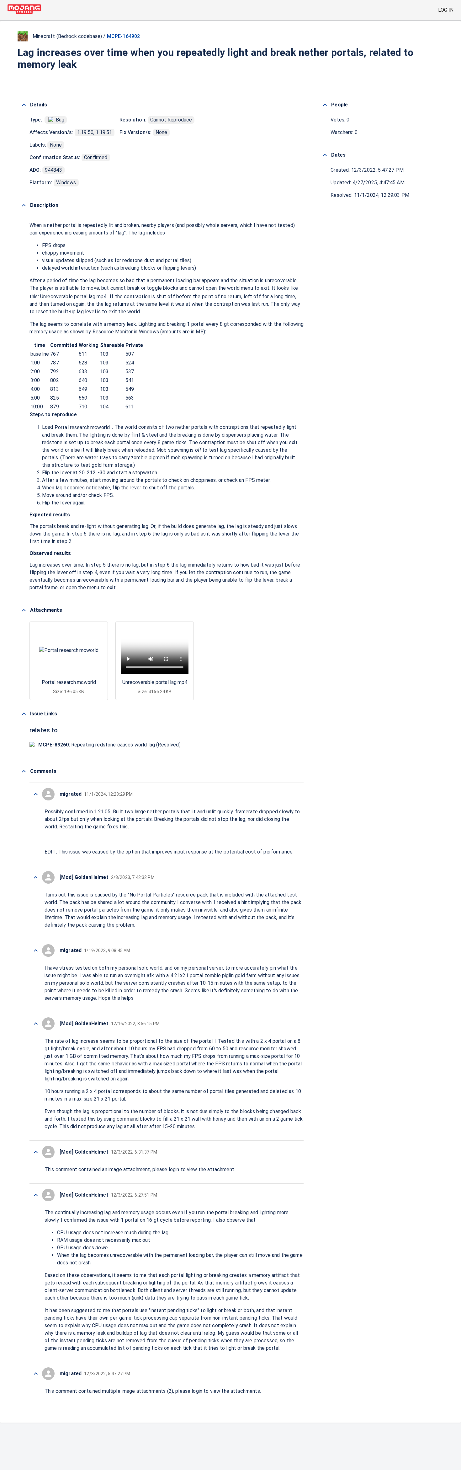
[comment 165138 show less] (35, 877)
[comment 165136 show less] (35, 1023)
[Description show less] (24, 205)
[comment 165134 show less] (35, 1195)
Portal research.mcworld (82, 427)
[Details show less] (24, 105)
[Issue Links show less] (24, 714)
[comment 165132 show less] (35, 1373)
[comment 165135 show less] (35, 1152)
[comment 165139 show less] (35, 794)
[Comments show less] (24, 771)
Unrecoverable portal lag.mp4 (73, 296)
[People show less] (325, 105)
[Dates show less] (325, 155)
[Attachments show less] (24, 610)
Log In (445, 10)
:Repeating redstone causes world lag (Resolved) (109, 745)
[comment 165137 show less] (35, 950)
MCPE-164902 (123, 36)
